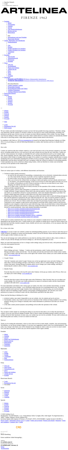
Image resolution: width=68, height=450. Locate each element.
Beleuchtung (7, 342)
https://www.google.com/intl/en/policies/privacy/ (21, 210)
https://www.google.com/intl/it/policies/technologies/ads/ (23, 212)
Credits (21, 422)
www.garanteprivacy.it (26, 140)
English (6, 404)
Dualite (6, 353)
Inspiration (7, 345)
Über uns (6, 366)
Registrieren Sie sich (10, 383)
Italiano (6, 403)
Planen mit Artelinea (10, 372)
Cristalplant (7, 356)
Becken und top (8, 341)
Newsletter (7, 384)
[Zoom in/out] (6, 431)
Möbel (6, 334)
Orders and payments (36, 420)
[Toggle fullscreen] (5, 431)
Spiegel (6, 337)
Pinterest (6, 392)
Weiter (2, 447)
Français (6, 406)
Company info (14, 422)
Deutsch (6, 408)
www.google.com (33, 266)
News (6, 370)
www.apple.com (24, 282)
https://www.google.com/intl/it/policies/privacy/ (21, 213)
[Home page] (34, 18)
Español (6, 409)
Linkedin (6, 397)
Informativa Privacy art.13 (17, 420)
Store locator (7, 367)
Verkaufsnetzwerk (9, 369)
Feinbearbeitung (8, 359)
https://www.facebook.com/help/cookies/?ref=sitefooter (23, 217)
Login (6, 381)
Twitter (6, 395)
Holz (5, 358)
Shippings (58, 420)
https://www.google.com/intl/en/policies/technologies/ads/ (24, 209)
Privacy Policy (5, 420)
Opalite (6, 355)
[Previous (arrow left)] (1, 433)
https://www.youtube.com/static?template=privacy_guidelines (25, 215)
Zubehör (6, 336)
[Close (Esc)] (1, 431)
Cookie (27, 420)
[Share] (3, 431)
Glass (5, 351)
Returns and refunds (49, 420)
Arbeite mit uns (8, 374)
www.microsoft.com (14, 255)
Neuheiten (7, 344)
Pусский (6, 411)
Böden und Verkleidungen (11, 339)
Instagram (7, 390)
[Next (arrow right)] (3, 433)
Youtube (6, 394)
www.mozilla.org (27, 273)
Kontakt (6, 375)
